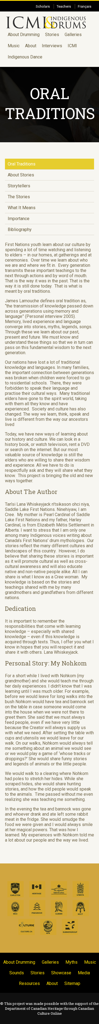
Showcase (61, 972)
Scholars (43, 6)
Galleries (73, 34)
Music (14, 45)
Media (84, 972)
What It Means (21, 207)
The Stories (19, 196)
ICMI (72, 45)
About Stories (21, 174)
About (30, 45)
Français (84, 6)
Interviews (52, 45)
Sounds (16, 972)
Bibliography (20, 229)
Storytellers (19, 185)
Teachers (64, 6)
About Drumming (24, 34)
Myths (71, 962)
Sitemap (72, 983)
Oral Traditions (21, 164)
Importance (18, 218)
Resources (29, 983)
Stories (52, 34)
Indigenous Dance (25, 57)
